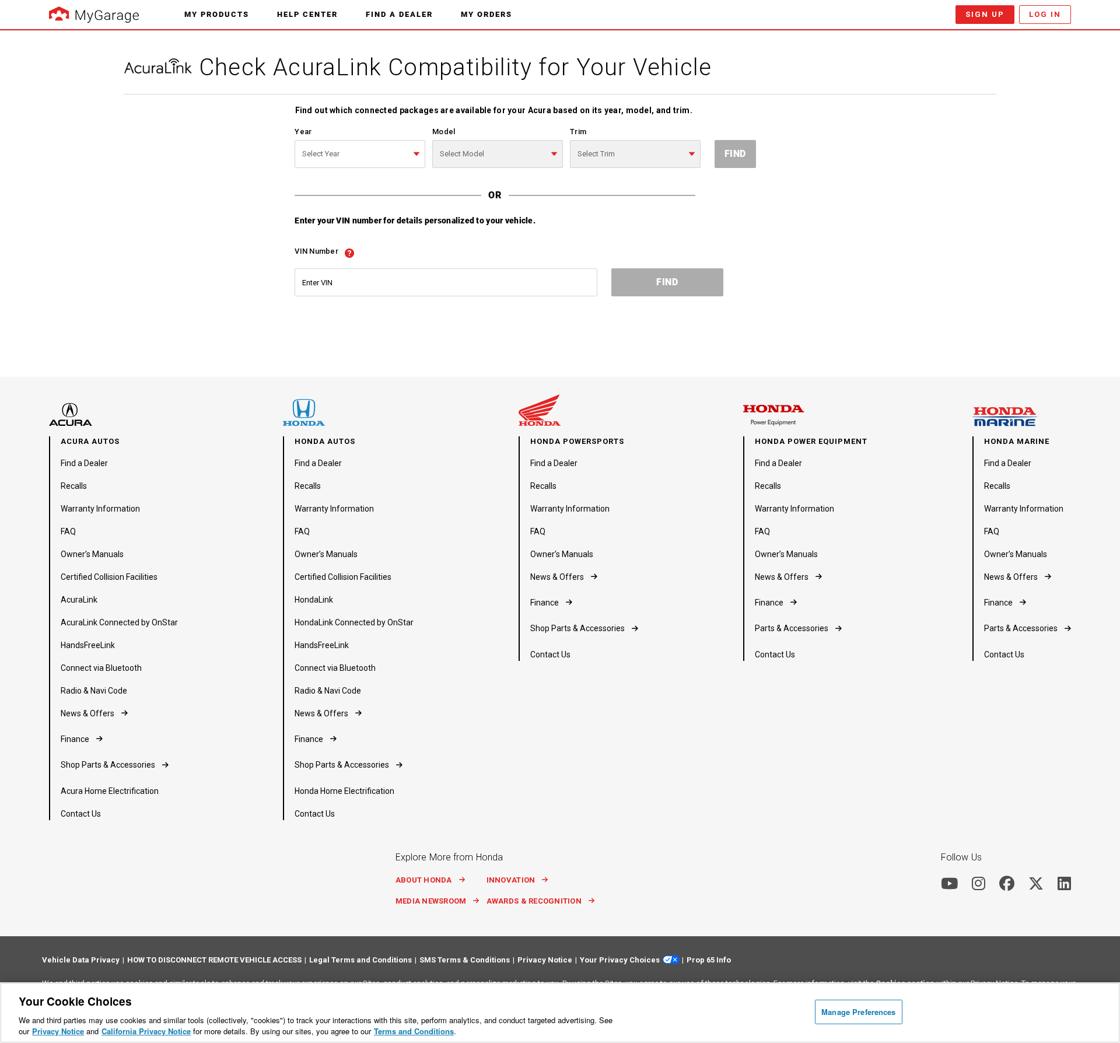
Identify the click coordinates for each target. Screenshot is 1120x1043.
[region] (560, 1012)
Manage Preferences (858, 1011)
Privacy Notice (58, 1031)
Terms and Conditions (414, 1031)
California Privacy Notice (146, 1031)
